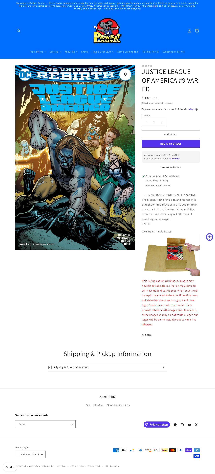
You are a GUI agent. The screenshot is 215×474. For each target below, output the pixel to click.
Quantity (146, 115)
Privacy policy (78, 466)
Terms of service (95, 466)
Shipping (146, 103)
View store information (158, 185)
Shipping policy (112, 466)
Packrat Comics (29, 466)
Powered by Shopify (44, 466)
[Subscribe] (71, 424)
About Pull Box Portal (119, 405)
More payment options (171, 167)
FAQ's (87, 405)
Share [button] (148, 334)
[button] (19, 31)
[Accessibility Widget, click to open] (209, 237)
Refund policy (63, 466)
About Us (99, 405)
